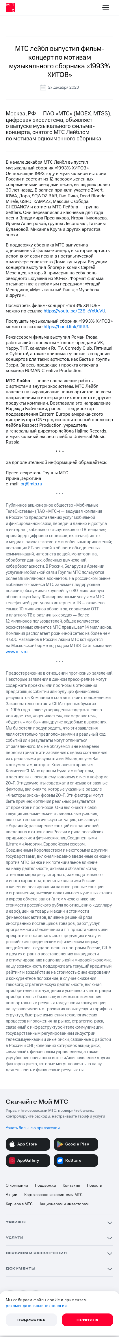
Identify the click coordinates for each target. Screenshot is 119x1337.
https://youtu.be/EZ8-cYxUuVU (74, 311)
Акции (11, 1195)
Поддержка (45, 1185)
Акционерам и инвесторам (64, 1204)
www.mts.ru (16, 652)
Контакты (71, 1185)
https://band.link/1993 (66, 326)
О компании (17, 1185)
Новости (94, 1185)
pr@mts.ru (31, 484)
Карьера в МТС (19, 1204)
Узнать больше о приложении (33, 1128)
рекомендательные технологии (36, 1306)
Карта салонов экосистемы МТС (53, 1195)
